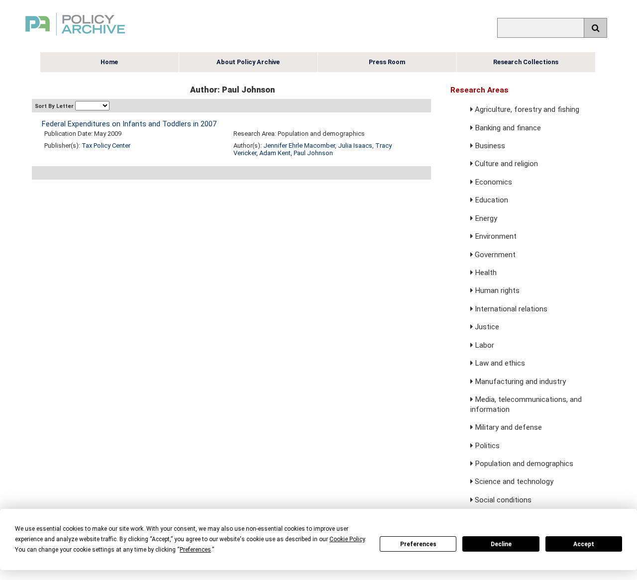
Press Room (387, 62)
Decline (501, 544)
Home (109, 62)
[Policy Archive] (75, 36)
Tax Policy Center (106, 145)
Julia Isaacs (355, 145)
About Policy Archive (248, 62)
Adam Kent (275, 153)
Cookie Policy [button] (347, 539)
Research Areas (479, 90)
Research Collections (525, 62)
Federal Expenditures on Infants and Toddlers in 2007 (129, 124)
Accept (583, 544)
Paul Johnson (313, 153)
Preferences (418, 544)
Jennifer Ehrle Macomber (299, 145)
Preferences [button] (195, 549)
